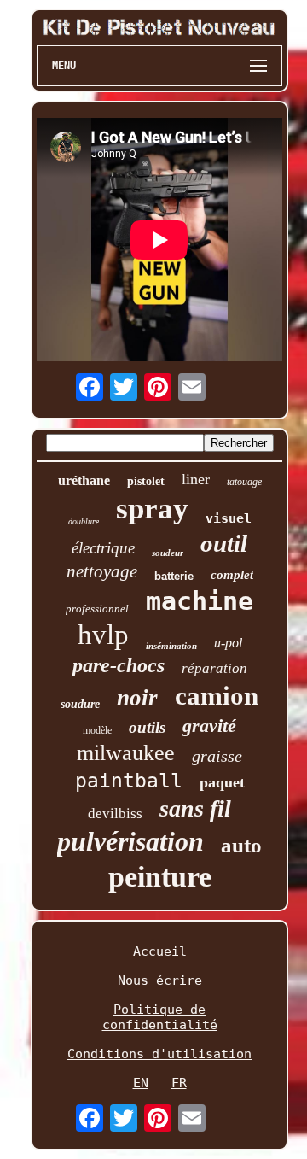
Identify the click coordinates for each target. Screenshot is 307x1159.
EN (140, 1083)
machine (199, 601)
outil (223, 543)
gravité (209, 725)
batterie (174, 576)
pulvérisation (130, 841)
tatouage (244, 482)
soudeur (167, 552)
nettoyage (102, 571)
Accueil (160, 951)
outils (147, 727)
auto (241, 845)
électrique (103, 548)
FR (179, 1083)
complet (232, 575)
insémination (171, 646)
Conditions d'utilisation (159, 1054)
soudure (80, 704)
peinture (159, 877)
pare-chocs (118, 665)
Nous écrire (160, 980)
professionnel (97, 608)
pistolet (146, 481)
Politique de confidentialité (159, 1017)
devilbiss (115, 813)
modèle (97, 730)
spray (152, 508)
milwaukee (126, 752)
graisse (217, 755)
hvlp (103, 634)
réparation (214, 668)
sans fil (195, 808)
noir (137, 698)
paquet (222, 782)
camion (216, 696)
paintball (128, 781)
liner (196, 479)
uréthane (84, 480)
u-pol (228, 642)
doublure (83, 521)
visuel (229, 518)
